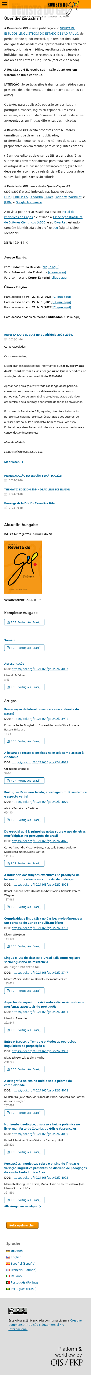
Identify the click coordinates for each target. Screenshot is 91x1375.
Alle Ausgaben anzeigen (20, 1206)
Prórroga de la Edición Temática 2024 (29, 503)
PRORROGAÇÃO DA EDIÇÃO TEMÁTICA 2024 (33, 476)
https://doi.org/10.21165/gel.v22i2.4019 (40, 762)
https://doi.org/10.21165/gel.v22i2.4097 (40, 669)
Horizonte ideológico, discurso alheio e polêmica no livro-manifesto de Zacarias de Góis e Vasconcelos (42, 1126)
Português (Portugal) (25, 1282)
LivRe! (48, 197)
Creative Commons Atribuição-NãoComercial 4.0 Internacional (45, 1324)
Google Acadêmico (29, 202)
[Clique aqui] (61, 296)
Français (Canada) (23, 1270)
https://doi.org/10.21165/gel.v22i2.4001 (40, 1012)
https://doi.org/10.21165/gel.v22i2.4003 (40, 1178)
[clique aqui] (50, 267)
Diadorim (36, 197)
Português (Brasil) (23, 1289)
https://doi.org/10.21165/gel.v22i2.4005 (40, 884)
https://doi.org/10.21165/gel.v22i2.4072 (40, 1090)
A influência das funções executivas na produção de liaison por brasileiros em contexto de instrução (42, 877)
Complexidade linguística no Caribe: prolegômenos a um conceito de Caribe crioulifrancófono (43, 920)
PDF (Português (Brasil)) (25, 622)
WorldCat (74, 197)
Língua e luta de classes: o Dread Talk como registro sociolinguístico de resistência (42, 962)
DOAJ (8, 197)
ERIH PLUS (20, 197)
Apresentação (14, 664)
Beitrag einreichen (22, 1225)
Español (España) (23, 1263)
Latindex (61, 197)
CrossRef (60, 222)
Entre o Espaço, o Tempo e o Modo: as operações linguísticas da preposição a (40, 1043)
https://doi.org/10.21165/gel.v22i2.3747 (40, 973)
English (16, 1257)
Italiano (16, 1276)
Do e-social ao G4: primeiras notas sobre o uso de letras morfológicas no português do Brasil (45, 833)
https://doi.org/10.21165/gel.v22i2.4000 (40, 1134)
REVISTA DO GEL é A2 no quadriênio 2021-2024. (38, 335)
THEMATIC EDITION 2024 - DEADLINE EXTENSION (37, 489)
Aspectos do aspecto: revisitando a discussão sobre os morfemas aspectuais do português (44, 1004)
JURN (7, 202)
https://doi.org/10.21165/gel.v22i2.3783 (40, 928)
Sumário (10, 640)
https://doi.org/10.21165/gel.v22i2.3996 (40, 719)
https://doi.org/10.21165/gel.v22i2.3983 (40, 1051)
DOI (55, 228)
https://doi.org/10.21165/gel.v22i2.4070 (40, 802)
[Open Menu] (4, 4)
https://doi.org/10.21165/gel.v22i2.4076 (40, 841)
